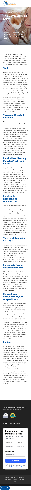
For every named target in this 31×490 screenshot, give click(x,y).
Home (7, 477)
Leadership (16, 32)
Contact (21, 479)
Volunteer (8, 479)
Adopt (13, 477)
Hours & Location (20, 36)
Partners (6, 38)
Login (14, 482)
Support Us (20, 477)
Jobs (11, 36)
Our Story (7, 32)
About (15, 479)
